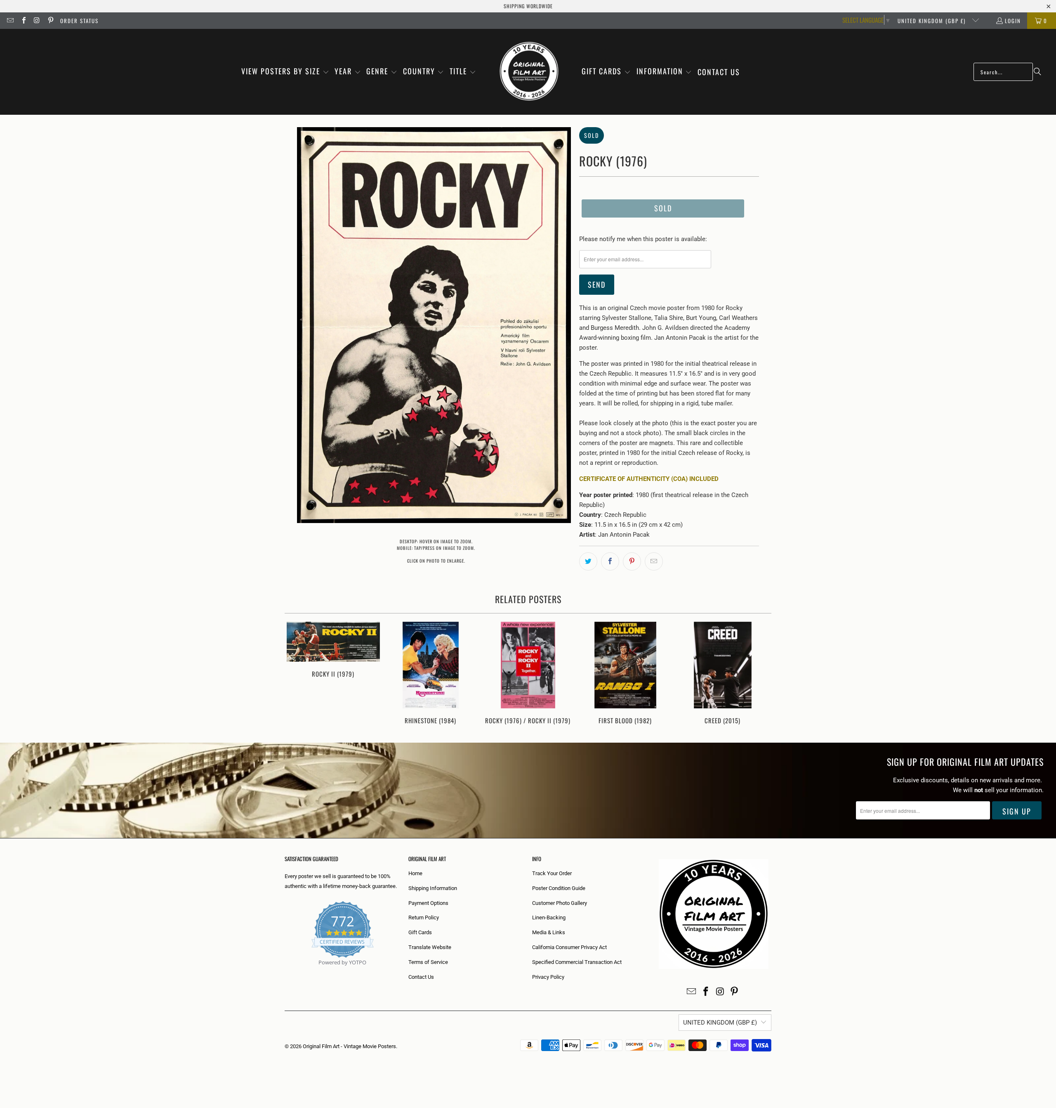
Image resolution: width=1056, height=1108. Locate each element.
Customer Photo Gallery (559, 903)
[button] (285, 72)
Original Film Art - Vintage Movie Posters (349, 1046)
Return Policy (423, 917)
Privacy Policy (548, 977)
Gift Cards (420, 932)
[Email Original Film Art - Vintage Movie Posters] (10, 21)
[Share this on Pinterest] (632, 561)
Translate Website (429, 947)
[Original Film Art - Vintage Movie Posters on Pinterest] (50, 21)
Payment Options (428, 903)
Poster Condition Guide (558, 888)
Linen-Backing (549, 917)
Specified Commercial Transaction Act (577, 962)
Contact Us (421, 977)
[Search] (1037, 72)
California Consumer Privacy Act (569, 947)
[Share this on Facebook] (610, 561)
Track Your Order (552, 873)
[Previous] (296, 674)
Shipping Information (432, 888)
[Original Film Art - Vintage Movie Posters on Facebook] (23, 21)
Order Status (79, 21)
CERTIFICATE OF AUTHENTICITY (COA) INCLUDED (649, 479)
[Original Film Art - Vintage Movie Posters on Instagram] (36, 21)
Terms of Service (428, 962)
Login (1013, 21)
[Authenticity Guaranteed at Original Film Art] (285, 972)
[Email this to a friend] (654, 561)
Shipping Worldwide (528, 5)
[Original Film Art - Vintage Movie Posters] (529, 72)
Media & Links (548, 932)
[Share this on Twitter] (588, 561)
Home (415, 873)
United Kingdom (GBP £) (933, 21)
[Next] (759, 674)
